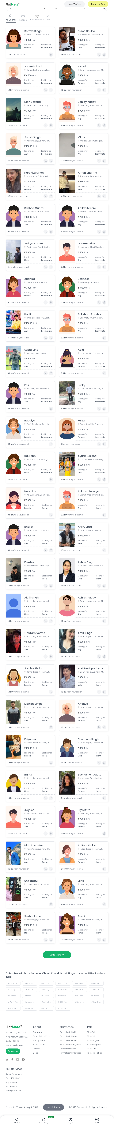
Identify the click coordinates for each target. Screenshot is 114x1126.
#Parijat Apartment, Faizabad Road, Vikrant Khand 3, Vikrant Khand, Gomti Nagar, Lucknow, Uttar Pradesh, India (14, 983)
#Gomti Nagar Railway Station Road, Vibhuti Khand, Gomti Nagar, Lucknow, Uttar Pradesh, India (97, 1002)
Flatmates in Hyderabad (70, 1053)
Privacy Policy (39, 1040)
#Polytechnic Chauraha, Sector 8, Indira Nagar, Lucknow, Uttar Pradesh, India (31, 983)
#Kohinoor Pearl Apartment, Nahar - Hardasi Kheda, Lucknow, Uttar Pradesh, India (64, 989)
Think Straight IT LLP (27, 1107)
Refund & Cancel (40, 1044)
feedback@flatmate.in (15, 1045)
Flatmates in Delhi (68, 1032)
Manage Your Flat (13, 1091)
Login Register (74, 4)
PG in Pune (91, 1049)
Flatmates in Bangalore (70, 1044)
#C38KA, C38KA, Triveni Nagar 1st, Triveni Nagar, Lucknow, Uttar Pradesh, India (64, 1002)
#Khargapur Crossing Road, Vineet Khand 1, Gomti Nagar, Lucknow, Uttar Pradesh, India (47, 1008)
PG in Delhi (91, 1032)
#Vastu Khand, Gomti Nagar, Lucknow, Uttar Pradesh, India (14, 1008)
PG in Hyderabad (94, 1053)
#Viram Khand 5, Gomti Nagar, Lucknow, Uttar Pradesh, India (64, 1008)
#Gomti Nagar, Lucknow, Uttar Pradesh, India (64, 983)
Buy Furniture (11, 1082)
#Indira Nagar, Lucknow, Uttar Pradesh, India (97, 983)
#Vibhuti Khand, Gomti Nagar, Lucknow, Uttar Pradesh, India (81, 1002)
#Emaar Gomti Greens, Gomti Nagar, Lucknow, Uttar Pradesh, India (31, 995)
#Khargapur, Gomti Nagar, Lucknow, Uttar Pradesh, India (14, 989)
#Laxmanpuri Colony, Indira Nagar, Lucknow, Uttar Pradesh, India (31, 989)
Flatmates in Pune (68, 1049)
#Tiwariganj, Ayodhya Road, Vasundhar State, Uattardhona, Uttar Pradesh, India (47, 989)
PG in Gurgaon (93, 1040)
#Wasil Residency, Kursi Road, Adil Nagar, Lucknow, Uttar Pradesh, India (14, 1002)
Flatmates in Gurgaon (69, 1040)
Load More (55, 954)
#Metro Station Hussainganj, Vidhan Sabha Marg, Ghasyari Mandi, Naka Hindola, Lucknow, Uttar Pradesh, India (47, 1002)
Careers (36, 1049)
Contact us (13, 1051)
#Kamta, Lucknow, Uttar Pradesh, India (47, 983)
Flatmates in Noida (68, 1036)
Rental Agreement (14, 1074)
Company (37, 1032)
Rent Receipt (11, 1086)
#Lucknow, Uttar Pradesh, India (97, 995)
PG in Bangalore (94, 1044)
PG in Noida (92, 1036)
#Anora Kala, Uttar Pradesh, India (31, 1002)
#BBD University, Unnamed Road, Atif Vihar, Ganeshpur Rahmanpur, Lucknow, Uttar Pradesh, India (81, 989)
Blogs (35, 1053)
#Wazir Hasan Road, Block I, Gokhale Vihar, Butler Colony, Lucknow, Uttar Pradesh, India (97, 989)
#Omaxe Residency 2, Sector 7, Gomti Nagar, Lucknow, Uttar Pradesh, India (64, 995)
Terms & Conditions (41, 1036)
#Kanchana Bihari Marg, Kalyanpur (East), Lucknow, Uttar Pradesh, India (14, 995)
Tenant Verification (14, 1078)
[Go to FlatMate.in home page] (13, 4)
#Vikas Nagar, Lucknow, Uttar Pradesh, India (47, 995)
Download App (98, 4)
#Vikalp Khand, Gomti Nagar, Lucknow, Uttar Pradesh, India (81, 983)
